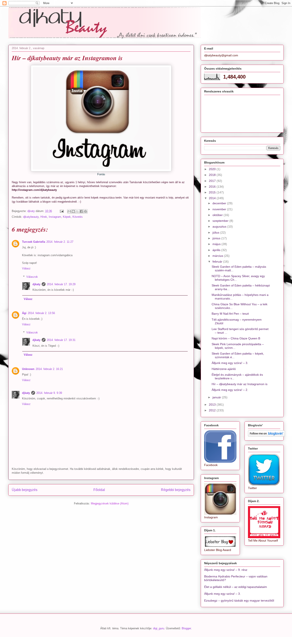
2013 (213, 404)
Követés (77, 216)
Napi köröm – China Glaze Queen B (236, 338)
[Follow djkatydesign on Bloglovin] (266, 435)
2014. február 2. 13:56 (41, 313)
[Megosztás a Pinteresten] (85, 211)
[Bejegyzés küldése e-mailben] (61, 211)
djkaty (36, 284)
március (218, 255)
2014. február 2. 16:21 (49, 369)
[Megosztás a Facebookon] (81, 211)
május (216, 244)
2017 (213, 181)
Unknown (28, 369)
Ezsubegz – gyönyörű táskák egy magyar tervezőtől (239, 600)
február (217, 261)
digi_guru (158, 628)
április (216, 250)
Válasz (26, 268)
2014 (213, 198)
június (216, 238)
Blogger (186, 628)
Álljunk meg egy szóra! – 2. (230, 390)
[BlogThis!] (73, 211)
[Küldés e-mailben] (69, 211)
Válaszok (32, 276)
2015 (213, 192)
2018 (213, 175)
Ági (24, 313)
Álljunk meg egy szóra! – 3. (230, 363)
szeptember (220, 220)
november (219, 209)
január (217, 397)
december (219, 203)
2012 (213, 410)
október (218, 215)
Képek (67, 216)
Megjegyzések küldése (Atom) (109, 503)
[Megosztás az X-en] (77, 211)
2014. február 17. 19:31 (61, 340)
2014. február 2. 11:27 (59, 241)
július (216, 232)
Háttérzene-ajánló (224, 369)
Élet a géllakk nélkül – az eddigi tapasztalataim (235, 587)
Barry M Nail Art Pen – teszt (230, 313)
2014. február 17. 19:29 (61, 284)
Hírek (43, 216)
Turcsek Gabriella (33, 241)
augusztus (219, 226)
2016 (213, 186)
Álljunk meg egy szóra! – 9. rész (225, 569)
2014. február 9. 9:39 (49, 392)
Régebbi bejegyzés (175, 490)
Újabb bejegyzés (24, 490)
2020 (213, 169)
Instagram (55, 216)
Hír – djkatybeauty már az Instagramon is (239, 384)
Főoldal (99, 490)
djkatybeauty (31, 216)
